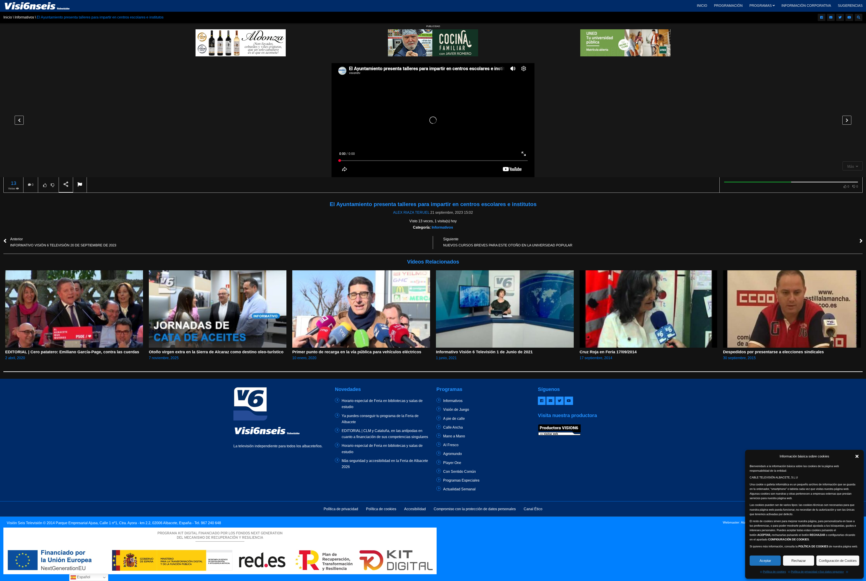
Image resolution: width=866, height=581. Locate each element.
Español (83, 577)
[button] (857, 456)
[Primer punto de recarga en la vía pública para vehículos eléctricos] (361, 309)
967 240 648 (211, 523)
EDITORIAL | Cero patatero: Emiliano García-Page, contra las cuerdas (72, 352)
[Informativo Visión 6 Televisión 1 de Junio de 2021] (505, 309)
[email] (831, 17)
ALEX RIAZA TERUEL (411, 212)
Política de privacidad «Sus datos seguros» (817, 571)
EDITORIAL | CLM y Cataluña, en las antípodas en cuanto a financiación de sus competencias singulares (385, 434)
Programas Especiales (461, 480)
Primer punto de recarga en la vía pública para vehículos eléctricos (356, 352)
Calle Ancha (453, 427)
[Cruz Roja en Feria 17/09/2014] (648, 309)
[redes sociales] (821, 17)
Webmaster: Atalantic (738, 522)
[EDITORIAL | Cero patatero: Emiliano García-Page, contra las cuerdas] (74, 309)
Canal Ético (533, 509)
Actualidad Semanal (459, 489)
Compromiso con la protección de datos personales (475, 509)
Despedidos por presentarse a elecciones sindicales (773, 352)
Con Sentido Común (459, 471)
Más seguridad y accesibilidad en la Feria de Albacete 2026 (385, 464)
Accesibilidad (415, 509)
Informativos (442, 227)
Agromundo (452, 454)
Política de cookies (774, 571)
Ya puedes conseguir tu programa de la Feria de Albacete (380, 419)
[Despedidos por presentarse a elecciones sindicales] (792, 309)
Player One (452, 463)
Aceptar (765, 561)
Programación (728, 5)
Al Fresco (450, 445)
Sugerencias (850, 5)
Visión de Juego (456, 409)
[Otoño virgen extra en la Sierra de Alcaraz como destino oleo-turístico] (218, 309)
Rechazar (798, 561)
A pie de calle (454, 418)
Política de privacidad (341, 509)
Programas (761, 5)
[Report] (80, 185)
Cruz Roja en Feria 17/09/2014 (608, 352)
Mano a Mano (454, 436)
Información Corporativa (806, 5)
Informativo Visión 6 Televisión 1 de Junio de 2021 (484, 352)
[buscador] (858, 17)
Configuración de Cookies (838, 561)
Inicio (702, 5)
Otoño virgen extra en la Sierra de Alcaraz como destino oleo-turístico (216, 352)
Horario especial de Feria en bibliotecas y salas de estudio (382, 404)
